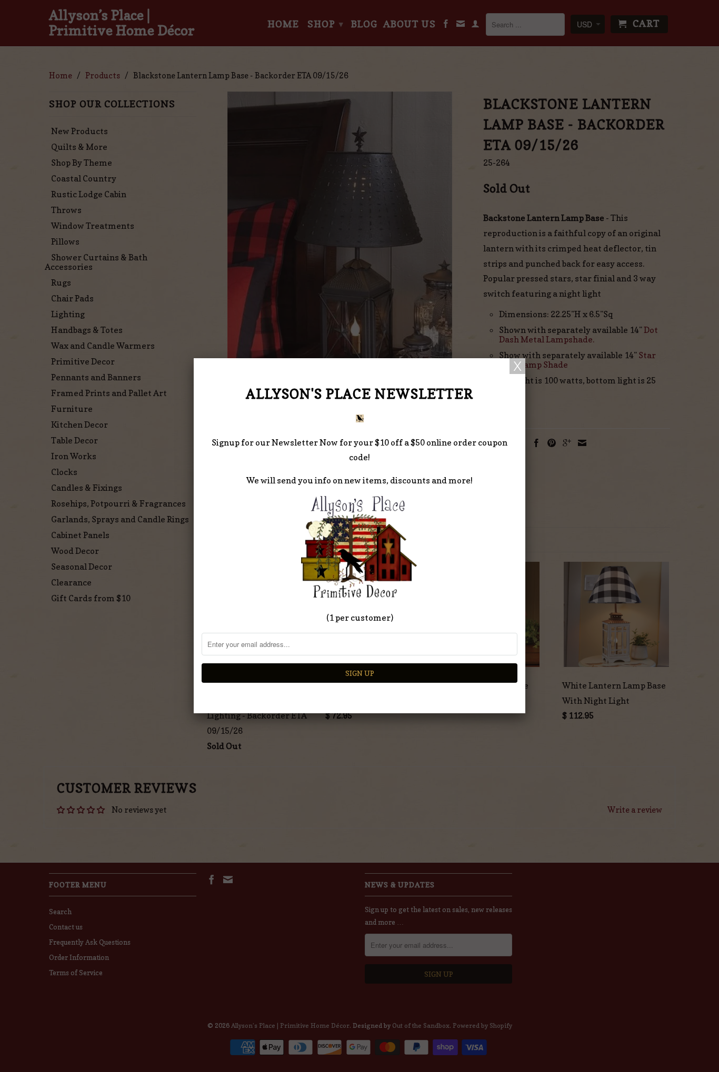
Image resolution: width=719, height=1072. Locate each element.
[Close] (517, 366)
